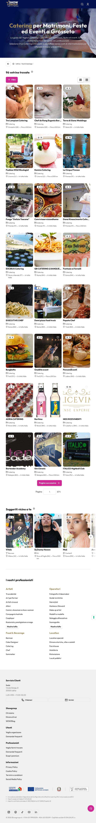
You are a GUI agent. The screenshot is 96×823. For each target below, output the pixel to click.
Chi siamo (10, 713)
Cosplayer (10, 618)
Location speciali (56, 638)
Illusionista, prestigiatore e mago (19, 622)
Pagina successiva (47, 483)
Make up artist (55, 610)
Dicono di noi (11, 717)
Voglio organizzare (13, 732)
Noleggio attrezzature (58, 618)
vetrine (18, 64)
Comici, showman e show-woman (20, 610)
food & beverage (27, 64)
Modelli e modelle (56, 614)
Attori (8, 606)
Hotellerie (53, 650)
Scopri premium (12, 756)
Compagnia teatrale (14, 614)
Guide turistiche (56, 598)
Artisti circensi (12, 602)
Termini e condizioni (14, 775)
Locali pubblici (55, 658)
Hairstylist (53, 602)
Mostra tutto (12, 626)
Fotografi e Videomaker (59, 594)
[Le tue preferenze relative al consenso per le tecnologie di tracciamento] (94, 617)
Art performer (12, 598)
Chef (8, 650)
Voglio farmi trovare (14, 747)
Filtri (13, 79)
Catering (9, 646)
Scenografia (54, 622)
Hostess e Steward (57, 606)
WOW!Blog (10, 721)
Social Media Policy (14, 779)
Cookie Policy (11, 771)
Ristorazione (54, 654)
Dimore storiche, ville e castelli (62, 642)
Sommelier (10, 654)
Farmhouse (54, 646)
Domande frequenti (14, 736)
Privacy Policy (12, 767)
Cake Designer (12, 642)
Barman (9, 638)
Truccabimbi (11, 594)
